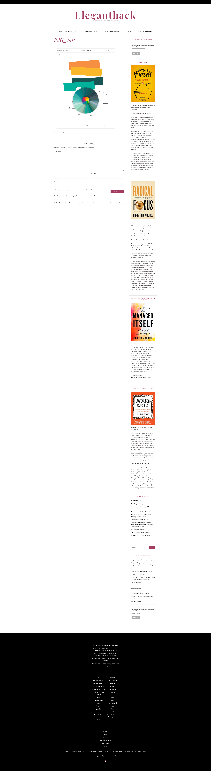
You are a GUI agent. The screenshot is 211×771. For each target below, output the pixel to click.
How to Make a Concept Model (140, 535)
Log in (105, 734)
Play (98, 703)
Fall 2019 (134, 582)
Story (112, 709)
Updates (109, 751)
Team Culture (98, 715)
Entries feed (105, 737)
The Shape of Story (137, 504)
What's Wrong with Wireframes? (141, 532)
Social (112, 706)
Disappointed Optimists (110, 645)
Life (98, 697)
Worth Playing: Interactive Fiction (123, 751)
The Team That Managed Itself (141, 378)
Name (56, 174)
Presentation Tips (112, 703)
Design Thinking (98, 686)
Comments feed (105, 740)
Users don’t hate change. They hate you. (142, 508)
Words (113, 720)
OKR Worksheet (91, 751)
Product (98, 706)
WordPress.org (105, 743)
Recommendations (145, 31)
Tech (98, 720)
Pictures (112, 700)
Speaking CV (101, 751)
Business (112, 677)
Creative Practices (98, 683)
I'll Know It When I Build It (139, 520)
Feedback (112, 686)
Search (57, 2)
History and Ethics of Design (140, 593)
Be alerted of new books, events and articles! (143, 46)
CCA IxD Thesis (136, 601)
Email (93, 174)
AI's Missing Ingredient (138, 529)
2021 (140, 582)
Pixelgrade (122, 756)
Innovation (112, 692)
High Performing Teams (67, 31)
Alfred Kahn (97, 645)
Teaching (112, 712)
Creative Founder (136, 596)
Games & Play (81, 751)
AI (98, 677)
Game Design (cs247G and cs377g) (141, 571)
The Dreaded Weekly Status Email (141, 512)
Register (105, 731)
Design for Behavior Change (140, 577)
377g (143, 574)
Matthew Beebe (96, 658)
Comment (57, 151)
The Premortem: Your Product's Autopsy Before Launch (141, 516)
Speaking (98, 709)
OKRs (112, 697)
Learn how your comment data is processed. (89, 196)
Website (56, 182)
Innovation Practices (90, 31)
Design (112, 683)
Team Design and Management (112, 716)
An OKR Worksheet (137, 501)
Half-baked (112, 689)
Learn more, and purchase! (140, 463)
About (67, 751)
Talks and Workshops (112, 31)
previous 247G (135, 574)
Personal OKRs (98, 700)
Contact (73, 751)
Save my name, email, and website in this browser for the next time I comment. (77, 190)
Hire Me (129, 31)
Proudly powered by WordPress (102, 756)
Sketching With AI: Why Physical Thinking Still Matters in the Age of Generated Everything (142, 524)
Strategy (98, 712)
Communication (98, 680)
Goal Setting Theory (98, 689)
